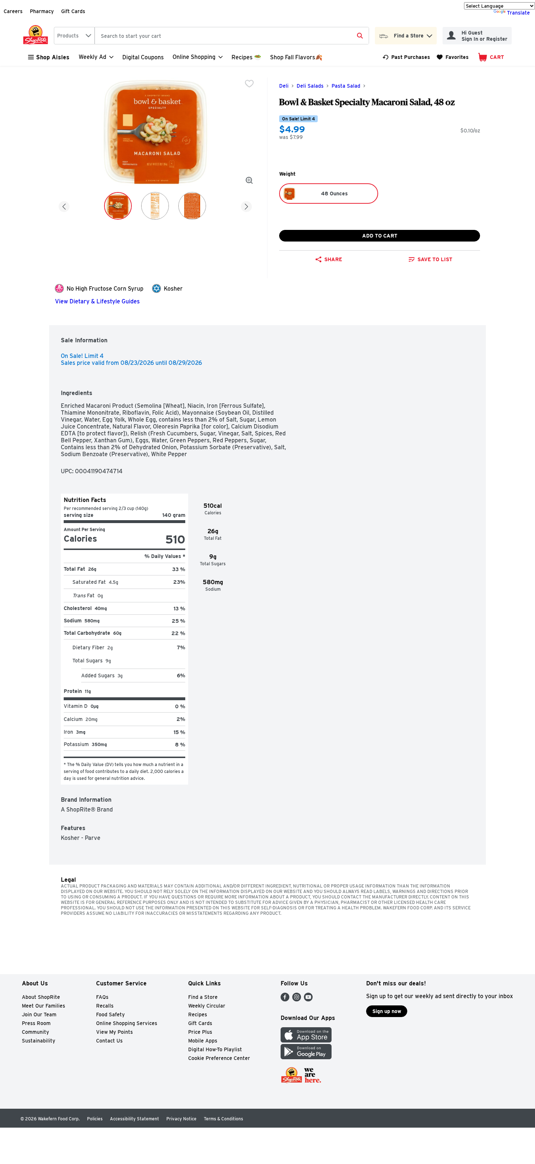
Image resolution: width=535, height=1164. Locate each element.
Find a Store (203, 997)
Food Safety (110, 1014)
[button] (429, 34)
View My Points (114, 1032)
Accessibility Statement (134, 1118)
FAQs (102, 997)
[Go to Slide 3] (192, 206)
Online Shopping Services (126, 1023)
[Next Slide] (246, 205)
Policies (95, 1118)
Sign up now (386, 1011)
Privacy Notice (181, 1118)
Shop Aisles (53, 57)
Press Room (36, 1023)
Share (333, 259)
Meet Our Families (43, 1006)
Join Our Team (39, 1014)
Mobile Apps (202, 1041)
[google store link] (306, 1057)
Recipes (197, 1014)
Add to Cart (379, 236)
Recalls (105, 1006)
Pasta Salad (346, 86)
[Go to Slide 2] (155, 206)
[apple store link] (306, 1040)
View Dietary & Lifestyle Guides (97, 301)
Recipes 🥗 (246, 57)
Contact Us (109, 1041)
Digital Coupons (143, 57)
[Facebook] (285, 999)
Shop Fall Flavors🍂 (296, 57)
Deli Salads (310, 86)
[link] (406, 57)
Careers (13, 11)
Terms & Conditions (223, 1118)
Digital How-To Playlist (215, 1049)
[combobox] (74, 35)
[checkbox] (249, 83)
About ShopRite (41, 997)
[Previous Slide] (64, 205)
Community (35, 1032)
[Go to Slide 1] (118, 206)
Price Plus (200, 1032)
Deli (284, 86)
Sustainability (38, 1041)
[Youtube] (308, 999)
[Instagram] (296, 999)
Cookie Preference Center (219, 1058)
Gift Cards (73, 11)
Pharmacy (42, 11)
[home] (37, 35)
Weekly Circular (206, 1006)
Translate (518, 13)
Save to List (434, 259)
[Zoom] (249, 180)
